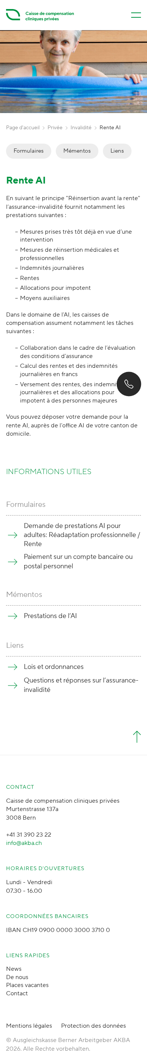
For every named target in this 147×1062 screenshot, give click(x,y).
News (13, 969)
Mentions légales (29, 1026)
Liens (117, 151)
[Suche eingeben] (19, 1047)
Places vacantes (27, 985)
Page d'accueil (23, 127)
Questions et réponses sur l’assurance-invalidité (81, 685)
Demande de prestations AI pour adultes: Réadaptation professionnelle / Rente (82, 535)
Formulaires (29, 151)
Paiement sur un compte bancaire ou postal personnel (78, 561)
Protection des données (93, 1026)
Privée (55, 127)
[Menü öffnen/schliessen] (136, 15)
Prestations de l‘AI (50, 616)
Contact (17, 993)
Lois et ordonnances (54, 667)
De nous (17, 977)
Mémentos (77, 151)
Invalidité (81, 127)
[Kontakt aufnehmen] (128, 384)
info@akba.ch (24, 843)
